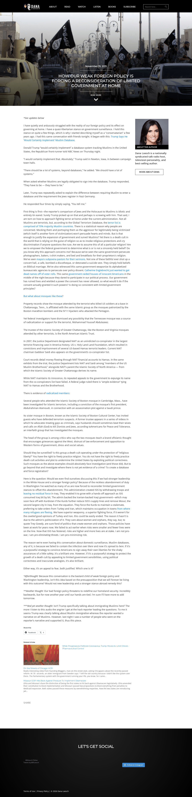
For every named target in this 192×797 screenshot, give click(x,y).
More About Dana (149, 172)
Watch (82, 6)
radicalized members (57, 393)
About (53, 6)
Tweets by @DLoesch (31, 762)
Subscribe (130, 6)
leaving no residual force (37, 493)
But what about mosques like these (43, 296)
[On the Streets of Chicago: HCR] (79, 672)
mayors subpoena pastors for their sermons (61, 259)
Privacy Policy (43, 791)
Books (112, 6)
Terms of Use (29, 791)
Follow (35, 760)
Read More (96, 95)
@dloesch (29, 760)
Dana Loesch (63, 791)
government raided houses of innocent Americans (96, 273)
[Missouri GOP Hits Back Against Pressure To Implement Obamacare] (79, 685)
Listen (97, 6)
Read (67, 6)
